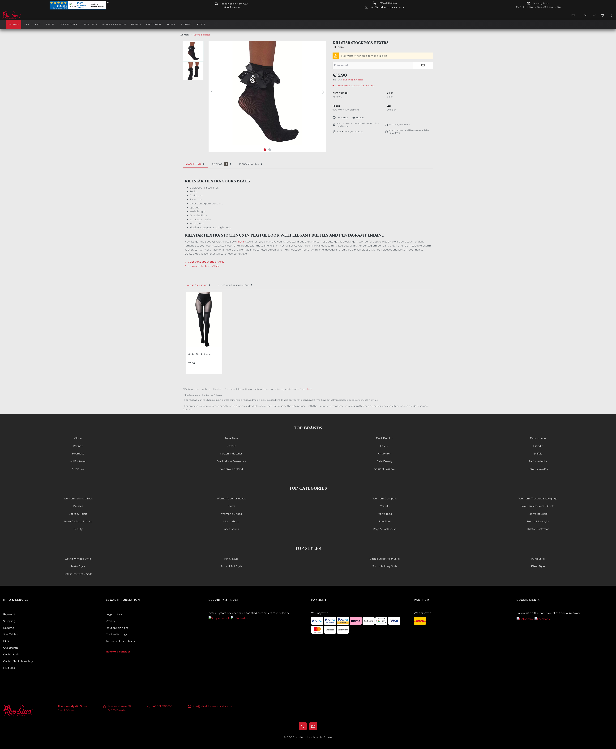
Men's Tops (385, 513)
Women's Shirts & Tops (78, 498)
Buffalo (537, 453)
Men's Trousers (538, 513)
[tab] (195, 164)
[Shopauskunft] (220, 618)
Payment (9, 614)
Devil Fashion (384, 438)
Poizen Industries (231, 453)
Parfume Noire (538, 461)
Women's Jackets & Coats (538, 506)
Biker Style (538, 566)
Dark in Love (538, 438)
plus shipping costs (353, 79)
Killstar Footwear (538, 529)
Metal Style (78, 566)
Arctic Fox (78, 469)
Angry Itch (384, 453)
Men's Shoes (231, 521)
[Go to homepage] (18, 15)
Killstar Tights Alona (199, 354)
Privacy (111, 621)
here (310, 389)
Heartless (78, 453)
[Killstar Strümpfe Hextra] (267, 93)
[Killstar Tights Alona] (204, 319)
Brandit (538, 446)
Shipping (9, 621)
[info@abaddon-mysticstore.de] (313, 726)
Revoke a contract (118, 651)
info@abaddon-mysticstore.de (388, 7)
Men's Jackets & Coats (78, 521)
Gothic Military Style (384, 566)
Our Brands (10, 647)
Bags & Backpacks (384, 529)
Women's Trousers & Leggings (537, 498)
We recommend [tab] (197, 285)
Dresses (78, 506)
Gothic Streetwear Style (384, 558)
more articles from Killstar (204, 266)
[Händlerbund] (241, 618)
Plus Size (9, 667)
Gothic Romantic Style (78, 574)
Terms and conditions (120, 641)
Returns (8, 627)
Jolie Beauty (384, 461)
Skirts (231, 506)
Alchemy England (231, 469)
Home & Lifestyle (538, 521)
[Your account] (602, 15)
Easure (384, 446)
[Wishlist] (594, 15)
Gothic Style (11, 654)
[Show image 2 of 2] (269, 149)
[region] (254, 96)
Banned (78, 446)
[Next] (323, 93)
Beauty (78, 529)
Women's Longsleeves (231, 498)
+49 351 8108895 (388, 3)
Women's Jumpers (384, 498)
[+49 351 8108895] (303, 726)
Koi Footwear (78, 461)
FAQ (6, 641)
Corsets (384, 506)
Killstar (339, 47)
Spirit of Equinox (384, 469)
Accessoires (231, 529)
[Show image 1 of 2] (265, 149)
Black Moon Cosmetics (231, 461)
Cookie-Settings (117, 634)
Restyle (231, 446)
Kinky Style (231, 558)
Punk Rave (231, 438)
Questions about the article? (206, 261)
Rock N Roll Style (231, 566)
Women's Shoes (231, 513)
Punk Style (538, 558)
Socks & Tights (78, 513)
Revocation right (117, 627)
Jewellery (385, 521)
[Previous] (211, 93)
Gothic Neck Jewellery (18, 661)
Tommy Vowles (538, 469)
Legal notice (114, 614)
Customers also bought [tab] (233, 285)
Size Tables (10, 634)
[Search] (585, 15)
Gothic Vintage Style (78, 558)
